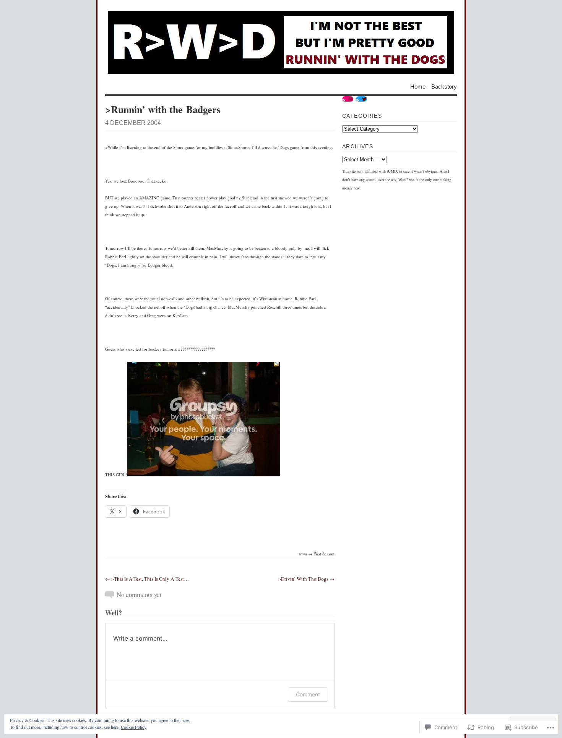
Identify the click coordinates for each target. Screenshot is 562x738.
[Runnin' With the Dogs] (281, 42)
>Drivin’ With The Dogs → (306, 578)
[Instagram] (347, 99)
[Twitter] (361, 99)
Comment (308, 694)
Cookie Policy (133, 727)
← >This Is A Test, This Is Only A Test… (147, 578)
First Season (324, 554)
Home (418, 86)
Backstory (444, 86)
